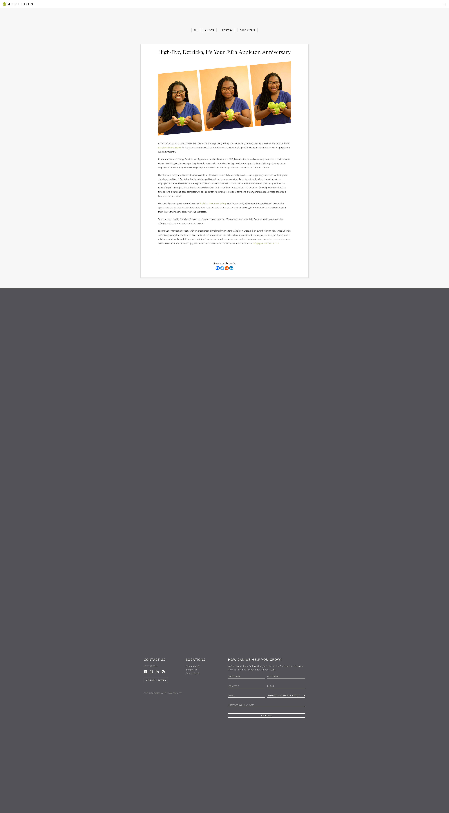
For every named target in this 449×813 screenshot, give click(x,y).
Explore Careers (156, 680)
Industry (226, 30)
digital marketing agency (169, 147)
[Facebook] (218, 268)
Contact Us (154, 659)
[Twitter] (222, 268)
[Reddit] (227, 268)
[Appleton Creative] (17, 3)
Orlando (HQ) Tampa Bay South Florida (193, 669)
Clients (209, 30)
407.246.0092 (151, 666)
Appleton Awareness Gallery (212, 203)
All (196, 30)
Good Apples (247, 30)
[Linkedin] (231, 268)
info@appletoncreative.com (266, 243)
